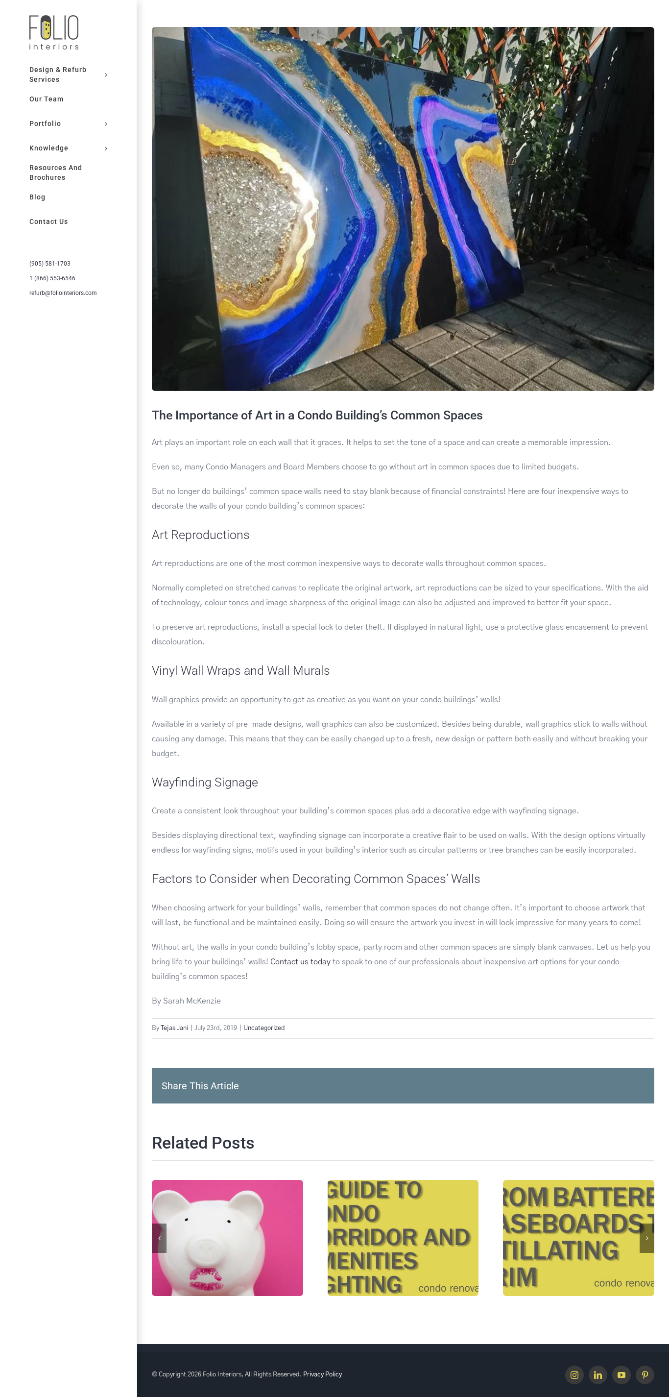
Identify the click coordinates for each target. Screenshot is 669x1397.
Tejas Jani (174, 1028)
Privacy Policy (322, 1375)
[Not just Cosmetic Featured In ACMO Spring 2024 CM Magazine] (227, 1238)
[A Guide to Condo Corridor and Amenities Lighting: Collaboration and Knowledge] (403, 1238)
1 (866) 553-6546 (52, 278)
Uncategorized (264, 1028)
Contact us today (299, 962)
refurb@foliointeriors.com (63, 293)
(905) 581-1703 (50, 263)
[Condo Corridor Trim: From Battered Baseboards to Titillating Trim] (578, 1238)
